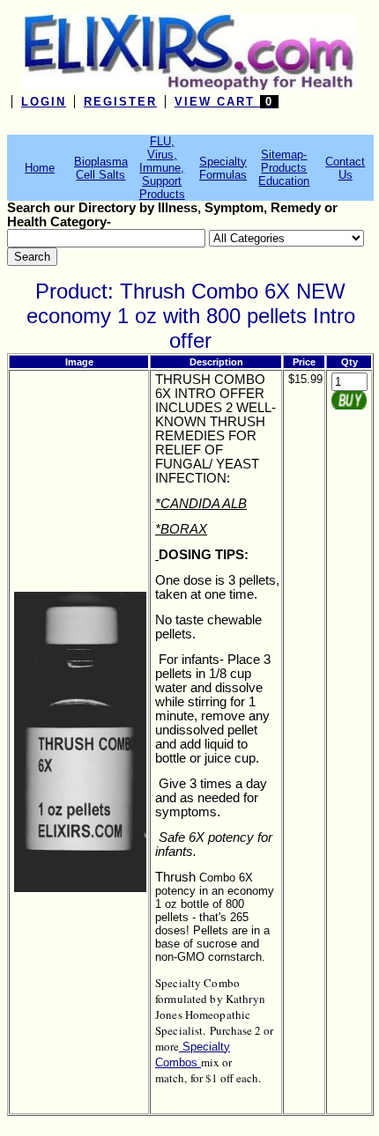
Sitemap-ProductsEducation (283, 168)
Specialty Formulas (223, 168)
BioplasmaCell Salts (101, 168)
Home (40, 167)
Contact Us (345, 168)
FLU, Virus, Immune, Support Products (162, 168)
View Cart (224, 101)
